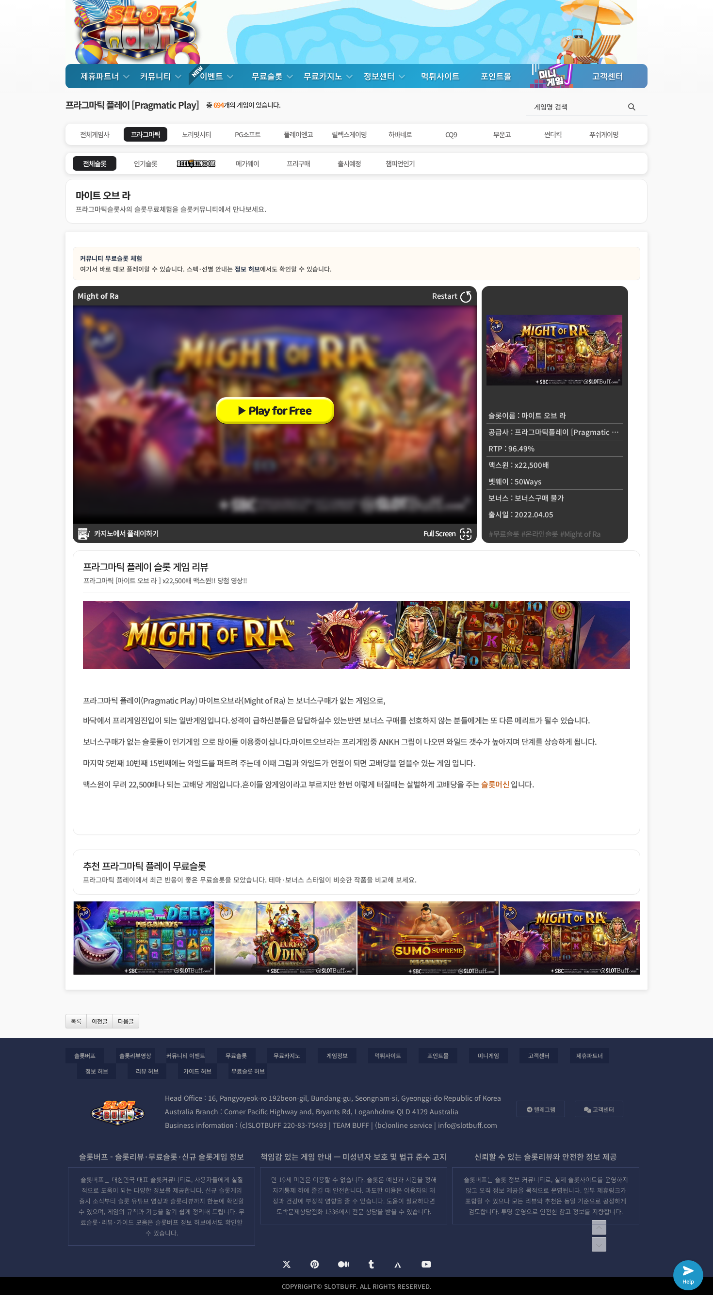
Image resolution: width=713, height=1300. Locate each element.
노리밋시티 (196, 134)
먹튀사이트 (440, 76)
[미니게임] (552, 76)
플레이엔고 (298, 134)
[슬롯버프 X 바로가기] (286, 1264)
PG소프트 (247, 134)
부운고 (502, 134)
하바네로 (400, 134)
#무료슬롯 (504, 534)
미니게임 (488, 1055)
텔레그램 (544, 1109)
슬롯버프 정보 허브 (180, 1222)
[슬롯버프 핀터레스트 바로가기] (314, 1264)
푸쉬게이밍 (603, 134)
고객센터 (607, 76)
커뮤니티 (157, 76)
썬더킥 (553, 134)
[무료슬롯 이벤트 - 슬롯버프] (275, 409)
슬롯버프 (85, 1055)
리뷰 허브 (147, 1071)
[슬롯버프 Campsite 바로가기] (397, 1264)
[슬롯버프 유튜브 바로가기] (426, 1264)
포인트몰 (496, 76)
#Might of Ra (580, 534)
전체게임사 (94, 134)
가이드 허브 (197, 1071)
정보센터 (380, 76)
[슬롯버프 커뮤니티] (138, 32)
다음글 (126, 1021)
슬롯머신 (495, 784)
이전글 (100, 1021)
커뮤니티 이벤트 (185, 1055)
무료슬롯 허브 (248, 1071)
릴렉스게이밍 (349, 134)
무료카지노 (324, 76)
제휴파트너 (101, 76)
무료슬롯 (268, 76)
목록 (76, 1021)
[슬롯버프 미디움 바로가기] (343, 1264)
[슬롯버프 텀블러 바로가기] (371, 1264)
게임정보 (337, 1055)
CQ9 (451, 134)
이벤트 (213, 76)
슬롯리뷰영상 (135, 1055)
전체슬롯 (94, 163)
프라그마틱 (145, 134)
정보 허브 (247, 268)
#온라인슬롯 (539, 534)
